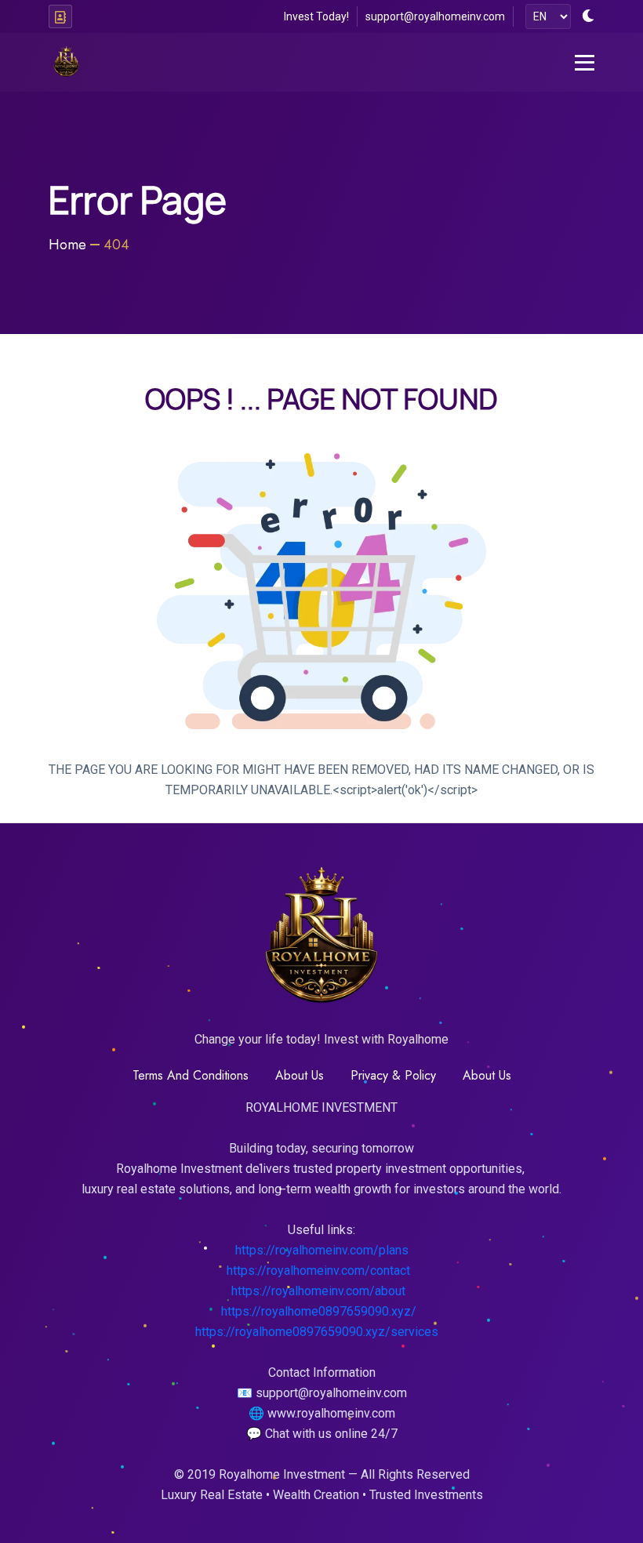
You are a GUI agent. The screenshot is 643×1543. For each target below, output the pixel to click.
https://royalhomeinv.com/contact (318, 1270)
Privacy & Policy (393, 1075)
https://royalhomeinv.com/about (318, 1290)
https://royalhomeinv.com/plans (322, 1250)
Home (67, 244)
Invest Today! (316, 16)
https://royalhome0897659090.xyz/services (316, 1331)
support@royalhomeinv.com (435, 16)
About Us (487, 1075)
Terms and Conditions (191, 1075)
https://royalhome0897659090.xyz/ (318, 1311)
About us (299, 1075)
